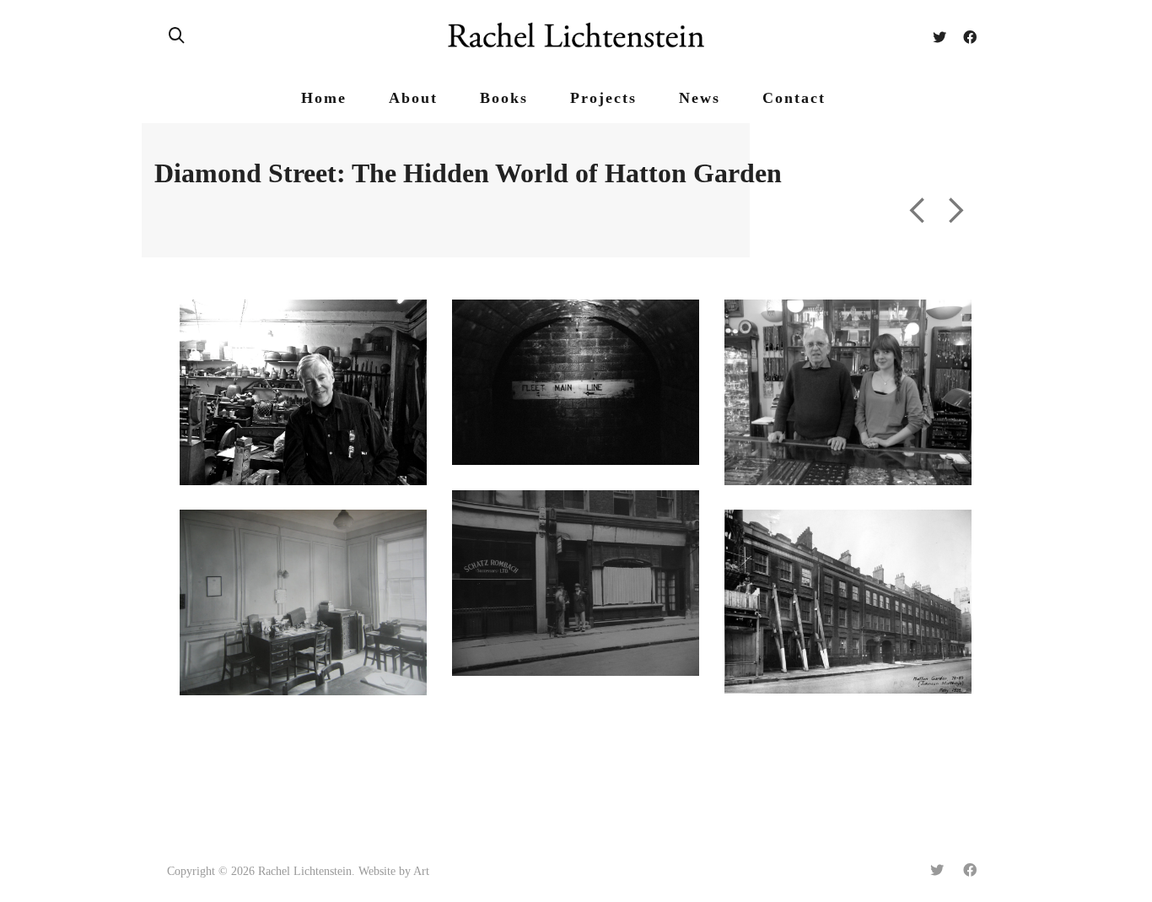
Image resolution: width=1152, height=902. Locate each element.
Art (421, 871)
